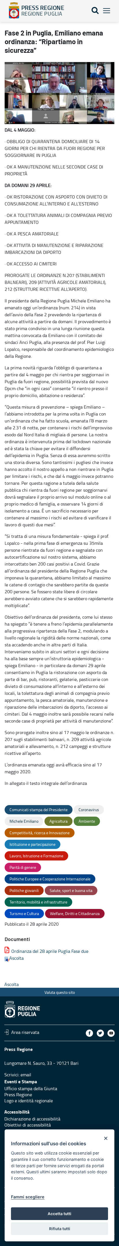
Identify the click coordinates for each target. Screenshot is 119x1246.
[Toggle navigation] (106, 10)
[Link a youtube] (111, 1033)
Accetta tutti (59, 1213)
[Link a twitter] (100, 1033)
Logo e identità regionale (28, 1100)
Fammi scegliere (27, 1196)
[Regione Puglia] (14, 10)
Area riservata (25, 1032)
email (26, 1074)
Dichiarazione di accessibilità (32, 1119)
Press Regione (18, 1094)
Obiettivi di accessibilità (27, 1125)
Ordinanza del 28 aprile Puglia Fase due (49, 951)
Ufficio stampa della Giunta (30, 1088)
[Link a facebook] (89, 1033)
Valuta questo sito (59, 992)
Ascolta (16, 958)
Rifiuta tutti (59, 1228)
